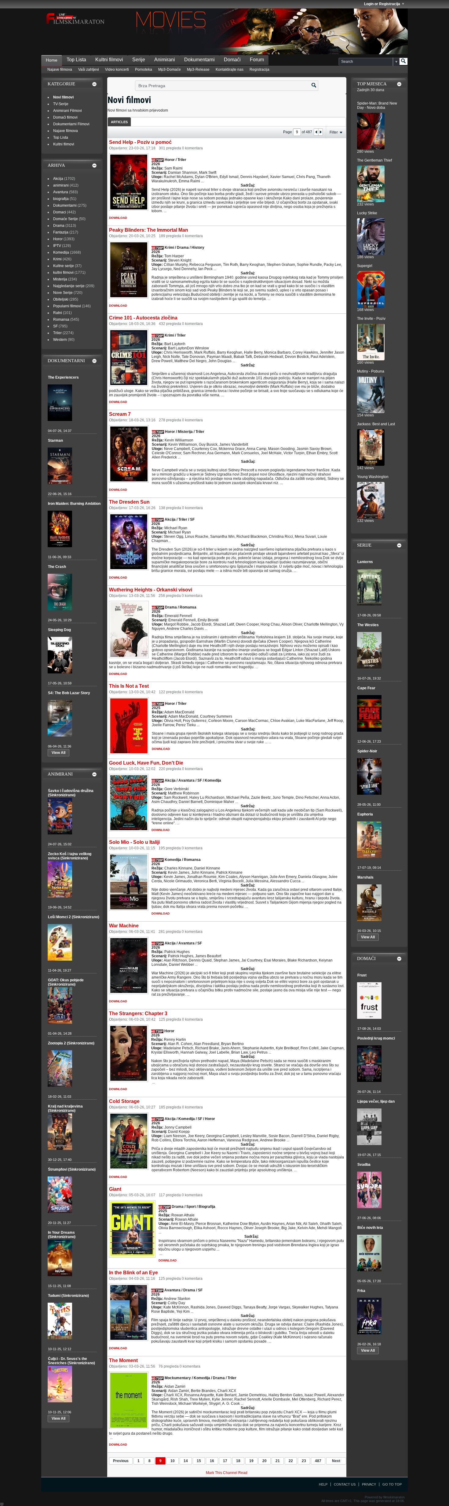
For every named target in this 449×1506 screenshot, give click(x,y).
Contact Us (345, 1484)
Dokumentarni (199, 59)
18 (238, 1461)
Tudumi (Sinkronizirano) (68, 1296)
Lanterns (365, 562)
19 (251, 1461)
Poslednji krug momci (376, 1038)
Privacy (369, 1484)
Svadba (364, 1164)
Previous (121, 1461)
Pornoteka (143, 69)
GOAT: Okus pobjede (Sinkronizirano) (66, 982)
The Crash (57, 567)
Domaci (59, 212)
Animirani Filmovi (67, 111)
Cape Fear (366, 688)
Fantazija (60, 232)
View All (58, 753)
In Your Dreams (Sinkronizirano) (61, 1234)
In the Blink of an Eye (133, 1272)
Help (323, 1484)
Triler (57, 333)
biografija (61, 199)
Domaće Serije (65, 219)
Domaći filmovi (65, 117)
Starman (55, 440)
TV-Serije (60, 104)
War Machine (124, 925)
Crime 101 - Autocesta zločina (143, 317)
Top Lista (76, 59)
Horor (58, 239)
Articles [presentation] (119, 122)
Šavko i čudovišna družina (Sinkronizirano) (70, 793)
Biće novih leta (370, 1228)
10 (172, 1461)
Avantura (60, 192)
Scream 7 (120, 414)
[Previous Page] (316, 132)
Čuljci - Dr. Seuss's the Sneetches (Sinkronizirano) (71, 1361)
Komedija (61, 252)
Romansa (61, 319)
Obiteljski (60, 299)
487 (318, 1461)
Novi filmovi (63, 97)
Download (118, 217)
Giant (115, 1189)
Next (336, 1461)
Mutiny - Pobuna (370, 371)
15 (199, 1461)
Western (60, 339)
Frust (362, 975)
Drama (58, 225)
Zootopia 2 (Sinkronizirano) (71, 1043)
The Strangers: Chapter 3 (138, 1013)
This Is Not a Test (129, 686)
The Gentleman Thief (374, 160)
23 (304, 1461)
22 (291, 1461)
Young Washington (373, 477)
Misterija (60, 279)
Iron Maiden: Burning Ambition (74, 503)
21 (278, 1461)
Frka (361, 1291)
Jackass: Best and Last (376, 424)
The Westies (368, 625)
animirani (61, 185)
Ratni (57, 313)
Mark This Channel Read (226, 1473)
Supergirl (364, 266)
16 (212, 1461)
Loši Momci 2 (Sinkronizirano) (73, 917)
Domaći (232, 59)
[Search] (403, 61)
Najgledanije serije (69, 286)
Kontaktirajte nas (229, 69)
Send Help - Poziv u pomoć (140, 142)
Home (51, 60)
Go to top (392, 1484)
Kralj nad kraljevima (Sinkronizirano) (65, 1108)
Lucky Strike (367, 213)
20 (264, 1461)
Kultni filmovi (109, 59)
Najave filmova (59, 69)
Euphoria (365, 814)
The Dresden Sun (129, 502)
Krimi (57, 259)
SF (55, 326)
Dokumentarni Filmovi (71, 124)
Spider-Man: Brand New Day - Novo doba (377, 105)
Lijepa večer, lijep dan (376, 1101)
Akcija (58, 179)
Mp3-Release (198, 69)
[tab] (119, 122)
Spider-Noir (367, 751)
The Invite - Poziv (371, 318)
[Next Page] (320, 132)
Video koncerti (117, 69)
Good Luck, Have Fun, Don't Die (146, 762)
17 (225, 1461)
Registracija (259, 69)
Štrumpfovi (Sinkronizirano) (72, 1169)
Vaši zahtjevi (88, 69)
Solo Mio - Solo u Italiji (134, 842)
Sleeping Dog (59, 630)
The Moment (123, 1360)
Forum (257, 59)
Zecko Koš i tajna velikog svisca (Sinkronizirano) (69, 856)
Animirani (164, 59)
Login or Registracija (382, 4)
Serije (138, 59)
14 (186, 1461)
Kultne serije (63, 266)
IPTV (57, 246)
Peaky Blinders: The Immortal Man (148, 230)
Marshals (365, 877)
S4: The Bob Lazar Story (69, 693)
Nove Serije (63, 293)
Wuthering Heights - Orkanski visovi (150, 589)
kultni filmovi (63, 272)
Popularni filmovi (67, 306)
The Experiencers (63, 377)
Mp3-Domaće (169, 69)
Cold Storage (124, 1101)
